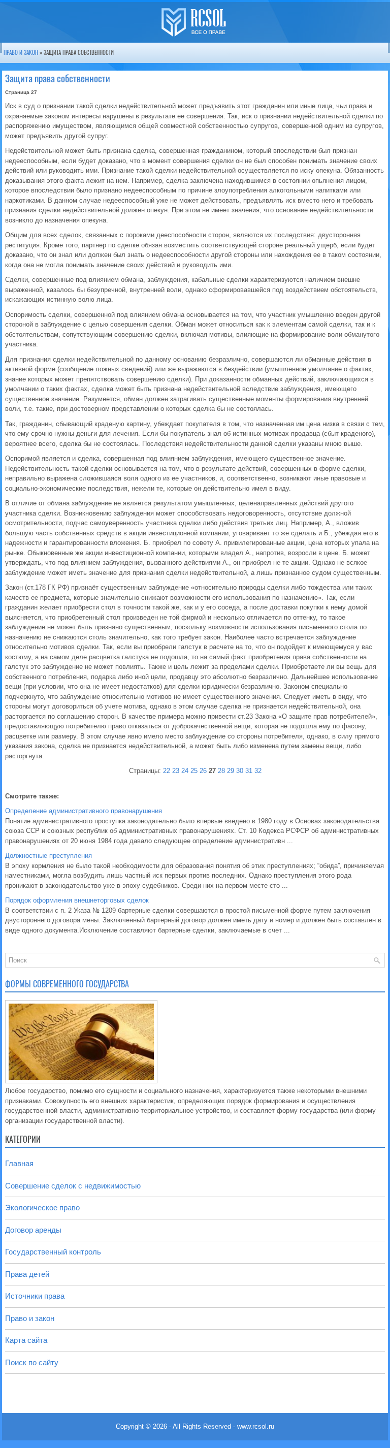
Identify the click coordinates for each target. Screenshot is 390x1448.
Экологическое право (42, 1207)
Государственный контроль (53, 1251)
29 (230, 771)
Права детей (27, 1274)
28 (221, 771)
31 (248, 771)
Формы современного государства (67, 984)
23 (175, 771)
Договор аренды (33, 1230)
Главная (19, 1163)
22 (166, 771)
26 (203, 771)
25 (194, 771)
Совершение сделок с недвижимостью (73, 1185)
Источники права (34, 1296)
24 (184, 771)
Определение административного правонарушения (83, 811)
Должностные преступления (48, 855)
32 (258, 771)
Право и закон (21, 52)
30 (239, 771)
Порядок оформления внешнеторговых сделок (77, 900)
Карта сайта (26, 1340)
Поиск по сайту (31, 1362)
